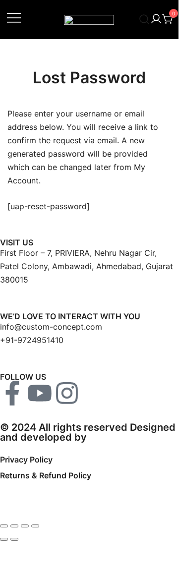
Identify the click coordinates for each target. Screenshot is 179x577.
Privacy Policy (26, 459)
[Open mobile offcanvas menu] (14, 17)
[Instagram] (67, 393)
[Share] (25, 525)
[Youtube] (39, 393)
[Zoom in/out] (4, 525)
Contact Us (21, 499)
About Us (18, 491)
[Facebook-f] (12, 393)
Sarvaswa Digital (129, 437)
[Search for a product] (144, 19)
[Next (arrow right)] (14, 539)
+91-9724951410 (31, 340)
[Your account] (156, 19)
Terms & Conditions (37, 467)
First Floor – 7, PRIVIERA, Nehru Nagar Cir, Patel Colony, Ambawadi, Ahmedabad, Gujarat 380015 (86, 266)
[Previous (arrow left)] (4, 539)
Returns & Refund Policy (45, 475)
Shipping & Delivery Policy (49, 483)
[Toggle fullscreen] (14, 525)
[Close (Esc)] (35, 525)
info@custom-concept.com (51, 327)
